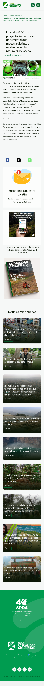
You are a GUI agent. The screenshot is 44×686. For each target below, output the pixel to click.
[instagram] (25, 669)
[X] (19, 160)
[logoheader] (12, 3)
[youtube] (30, 669)
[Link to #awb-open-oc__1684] (38, 5)
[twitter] (19, 669)
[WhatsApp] (30, 160)
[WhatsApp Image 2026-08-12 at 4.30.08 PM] (22, 259)
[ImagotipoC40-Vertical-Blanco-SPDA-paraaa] (22, 599)
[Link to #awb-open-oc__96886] (33, 5)
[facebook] (14, 669)
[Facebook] (7, 160)
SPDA (15, 676)
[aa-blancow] (22, 642)
